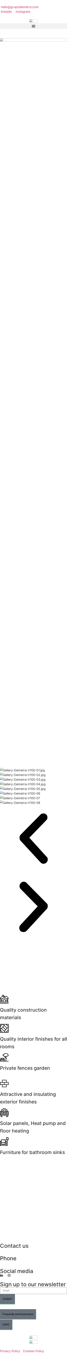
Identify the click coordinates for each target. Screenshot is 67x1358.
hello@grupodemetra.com (19, 1251)
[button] (33, 26)
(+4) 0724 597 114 (13, 1263)
